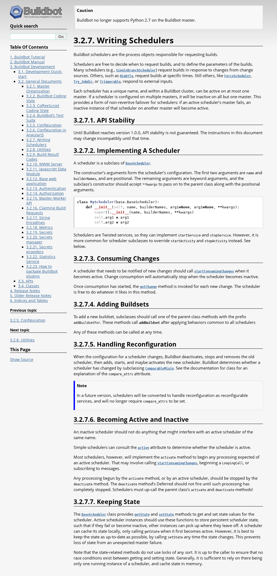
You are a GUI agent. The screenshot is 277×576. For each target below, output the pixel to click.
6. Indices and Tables (29, 300)
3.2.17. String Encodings (38, 220)
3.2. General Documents (40, 81)
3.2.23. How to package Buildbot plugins (42, 271)
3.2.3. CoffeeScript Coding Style (42, 108)
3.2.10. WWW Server (44, 164)
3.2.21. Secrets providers (39, 249)
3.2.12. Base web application (41, 181)
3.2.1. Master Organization (38, 89)
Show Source (21, 359)
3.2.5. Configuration (44, 125)
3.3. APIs (25, 281)
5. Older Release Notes (30, 295)
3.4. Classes (28, 286)
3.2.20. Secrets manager (39, 240)
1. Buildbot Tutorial (27, 57)
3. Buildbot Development (32, 66)
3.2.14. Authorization (45, 193)
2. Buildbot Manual (27, 62)
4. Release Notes (25, 290)
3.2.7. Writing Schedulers (38, 142)
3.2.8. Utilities (38, 149)
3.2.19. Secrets (39, 232)
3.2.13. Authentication (46, 188)
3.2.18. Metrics (39, 227)
